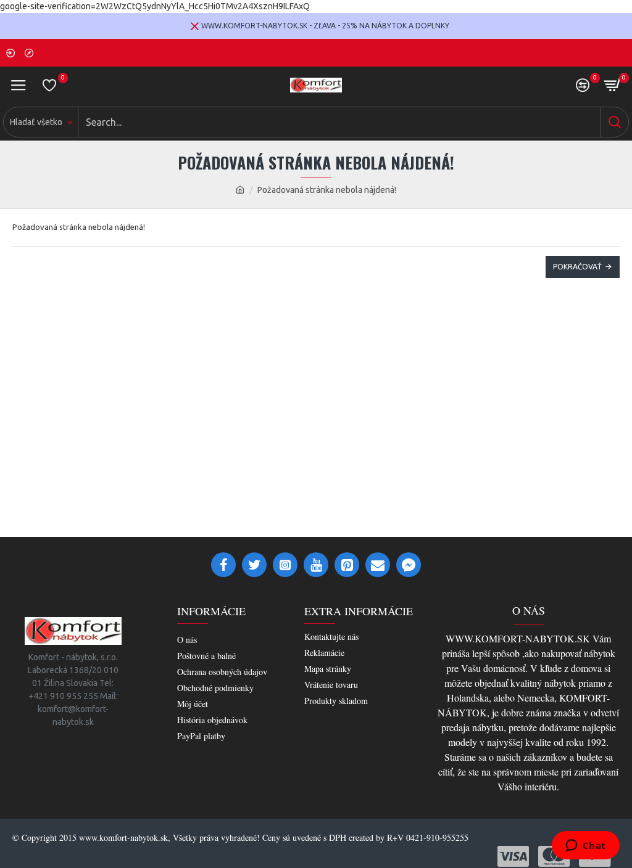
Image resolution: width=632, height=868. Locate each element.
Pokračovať (577, 267)
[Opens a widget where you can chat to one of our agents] (585, 846)
